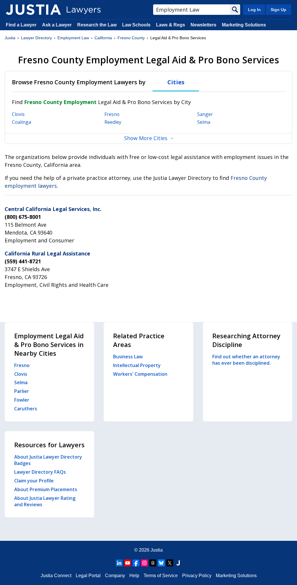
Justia (10, 37)
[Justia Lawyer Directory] (33, 9)
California (103, 37)
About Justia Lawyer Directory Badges (48, 460)
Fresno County (131, 37)
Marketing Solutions (244, 24)
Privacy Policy (196, 575)
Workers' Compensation (140, 374)
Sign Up (278, 9)
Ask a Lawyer (57, 24)
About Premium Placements (45, 489)
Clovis (18, 114)
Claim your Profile (34, 480)
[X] (169, 562)
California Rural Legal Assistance (47, 253)
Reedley (112, 122)
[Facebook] (136, 562)
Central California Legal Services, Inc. (53, 208)
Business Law (128, 356)
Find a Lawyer (21, 24)
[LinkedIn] (119, 562)
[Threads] (152, 562)
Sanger (205, 114)
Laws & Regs (170, 24)
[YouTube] (127, 562)
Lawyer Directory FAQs (40, 472)
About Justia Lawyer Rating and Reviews (44, 501)
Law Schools (136, 24)
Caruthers (25, 408)
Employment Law (73, 37)
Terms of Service (161, 575)
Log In (254, 9)
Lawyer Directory (36, 37)
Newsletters (203, 24)
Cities (175, 82)
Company (115, 575)
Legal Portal (88, 575)
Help (134, 575)
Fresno (111, 114)
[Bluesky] (161, 562)
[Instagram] (144, 562)
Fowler (21, 400)
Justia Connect (56, 575)
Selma (203, 122)
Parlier (21, 391)
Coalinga (21, 122)
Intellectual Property (137, 365)
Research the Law (97, 24)
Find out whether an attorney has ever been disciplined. (246, 359)
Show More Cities (145, 138)
